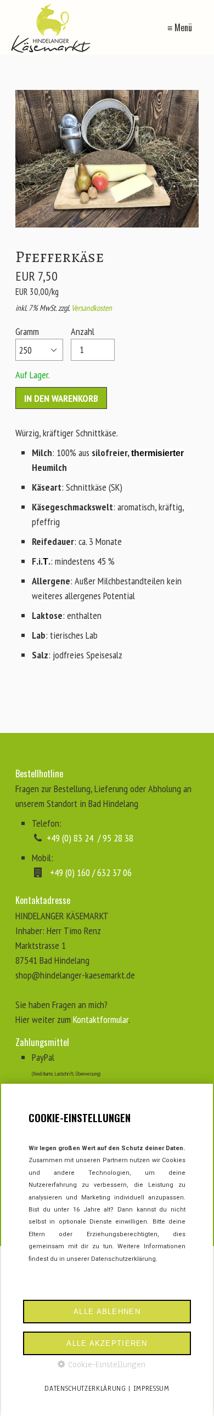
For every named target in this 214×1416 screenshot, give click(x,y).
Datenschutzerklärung (85, 1388)
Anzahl (82, 331)
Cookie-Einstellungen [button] (105, 1364)
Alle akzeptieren (106, 1343)
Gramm (27, 331)
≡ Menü (179, 27)
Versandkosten (91, 308)
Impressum (151, 1388)
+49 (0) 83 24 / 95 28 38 (90, 838)
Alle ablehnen (107, 1311)
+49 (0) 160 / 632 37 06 (91, 872)
